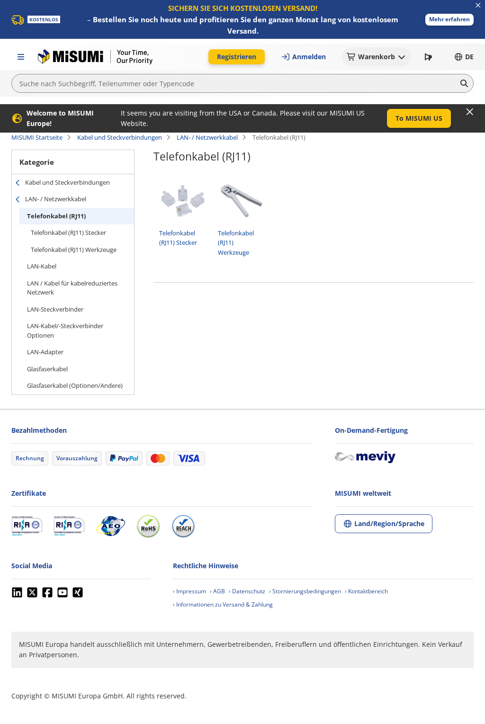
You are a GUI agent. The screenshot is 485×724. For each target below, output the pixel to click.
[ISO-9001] (26, 526)
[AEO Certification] (110, 526)
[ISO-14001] (69, 526)
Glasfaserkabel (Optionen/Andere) (75, 385)
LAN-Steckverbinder (55, 309)
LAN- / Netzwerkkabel (207, 137)
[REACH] (183, 526)
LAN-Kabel (41, 266)
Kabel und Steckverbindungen (119, 137)
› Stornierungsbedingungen (305, 591)
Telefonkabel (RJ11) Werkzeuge (74, 249)
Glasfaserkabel (47, 369)
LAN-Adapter (45, 352)
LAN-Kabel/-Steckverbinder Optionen (65, 331)
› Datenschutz (247, 591)
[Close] (469, 111)
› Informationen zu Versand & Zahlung (223, 604)
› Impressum (189, 591)
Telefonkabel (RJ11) (56, 216)
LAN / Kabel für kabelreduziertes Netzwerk (72, 288)
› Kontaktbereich (366, 591)
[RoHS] (148, 526)
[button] (449, 20)
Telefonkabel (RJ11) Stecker (68, 232)
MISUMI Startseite (37, 137)
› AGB (217, 591)
